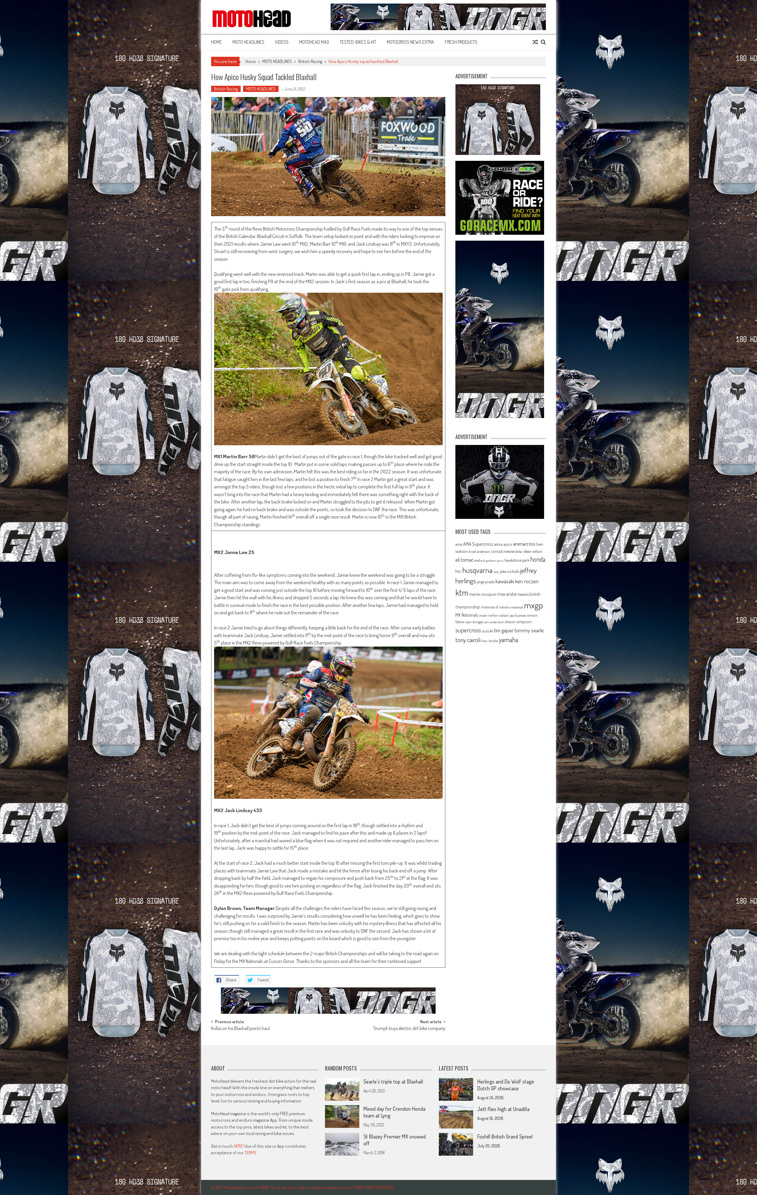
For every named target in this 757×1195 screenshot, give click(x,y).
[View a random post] (535, 42)
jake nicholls (509, 571)
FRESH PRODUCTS (461, 42)
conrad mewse (502, 551)
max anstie (507, 594)
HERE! (239, 1146)
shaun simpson (518, 621)
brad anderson (479, 551)
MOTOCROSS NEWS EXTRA (410, 42)
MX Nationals (466, 615)
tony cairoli (468, 640)
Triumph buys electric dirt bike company (409, 1028)
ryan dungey (474, 621)
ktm (461, 592)
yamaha (508, 639)
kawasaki (505, 581)
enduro (479, 560)
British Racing (310, 61)
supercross (468, 630)
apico (508, 544)
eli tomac (464, 559)
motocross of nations (495, 607)
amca (498, 544)
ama (458, 544)
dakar (519, 551)
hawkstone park (516, 560)
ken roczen (526, 581)
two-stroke (489, 640)
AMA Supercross (478, 544)
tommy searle (529, 630)
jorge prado (486, 581)
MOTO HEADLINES (248, 42)
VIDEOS (282, 42)
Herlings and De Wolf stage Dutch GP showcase (505, 1085)
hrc (458, 571)
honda (537, 559)
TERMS (250, 1152)
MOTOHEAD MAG (314, 42)
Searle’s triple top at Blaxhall (393, 1081)
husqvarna (477, 570)
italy (496, 572)
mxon (483, 615)
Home (216, 42)
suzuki (487, 630)
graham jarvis (495, 560)
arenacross (524, 543)
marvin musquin (482, 594)
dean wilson (533, 551)
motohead (517, 607)
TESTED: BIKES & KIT (358, 42)
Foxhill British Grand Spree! (505, 1136)
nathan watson (498, 615)
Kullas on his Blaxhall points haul (240, 1028)
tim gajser (504, 630)
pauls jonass (518, 615)
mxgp (533, 605)
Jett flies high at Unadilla (503, 1109)
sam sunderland (494, 622)
